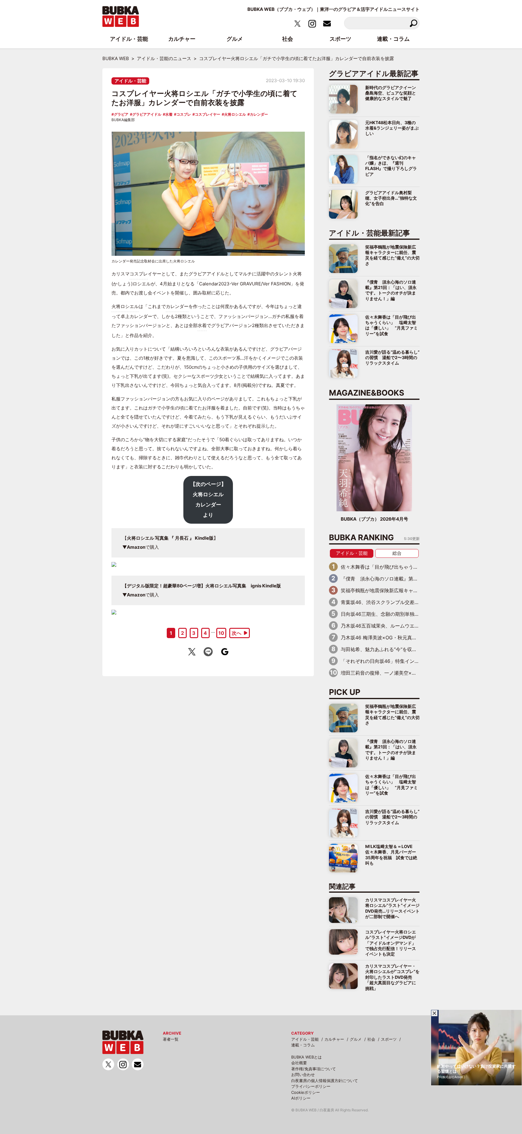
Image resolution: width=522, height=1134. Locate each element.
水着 (168, 114)
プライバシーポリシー (310, 1086)
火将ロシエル (235, 114)
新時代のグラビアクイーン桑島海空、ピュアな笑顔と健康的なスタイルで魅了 (390, 93)
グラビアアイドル (146, 114)
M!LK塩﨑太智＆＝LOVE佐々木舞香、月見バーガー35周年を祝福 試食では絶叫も (391, 855)
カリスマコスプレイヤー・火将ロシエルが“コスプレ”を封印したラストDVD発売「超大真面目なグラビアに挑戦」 (392, 977)
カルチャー (334, 1039)
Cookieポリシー (305, 1092)
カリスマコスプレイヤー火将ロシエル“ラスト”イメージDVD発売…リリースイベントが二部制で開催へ (392, 908)
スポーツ (389, 1039)
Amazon (136, 547)
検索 (413, 23)
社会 (371, 1039)
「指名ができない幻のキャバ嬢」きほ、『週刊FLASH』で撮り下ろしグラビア (391, 166)
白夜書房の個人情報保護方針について (324, 1080)
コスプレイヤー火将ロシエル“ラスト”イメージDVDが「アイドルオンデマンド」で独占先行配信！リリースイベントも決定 (390, 943)
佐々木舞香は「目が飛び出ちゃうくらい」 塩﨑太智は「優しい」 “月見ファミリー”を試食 (391, 325)
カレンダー (259, 114)
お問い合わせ (303, 1074)
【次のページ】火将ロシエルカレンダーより (208, 499)
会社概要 (299, 1062)
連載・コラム (303, 1044)
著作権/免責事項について (313, 1068)
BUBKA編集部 (123, 119)
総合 (396, 553)
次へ (236, 633)
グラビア (121, 114)
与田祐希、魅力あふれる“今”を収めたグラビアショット (400, 649)
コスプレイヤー (207, 114)
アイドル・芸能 (130, 81)
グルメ (356, 1039)
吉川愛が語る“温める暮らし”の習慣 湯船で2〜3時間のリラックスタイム (392, 357)
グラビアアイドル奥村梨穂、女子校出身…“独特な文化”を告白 (391, 198)
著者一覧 (171, 1039)
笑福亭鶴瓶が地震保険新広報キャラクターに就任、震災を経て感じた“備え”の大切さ (392, 255)
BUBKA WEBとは (306, 1057)
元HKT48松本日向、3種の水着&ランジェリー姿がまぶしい (392, 128)
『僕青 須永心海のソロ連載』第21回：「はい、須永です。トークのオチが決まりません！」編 (391, 290)
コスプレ (183, 114)
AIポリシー (301, 1098)
